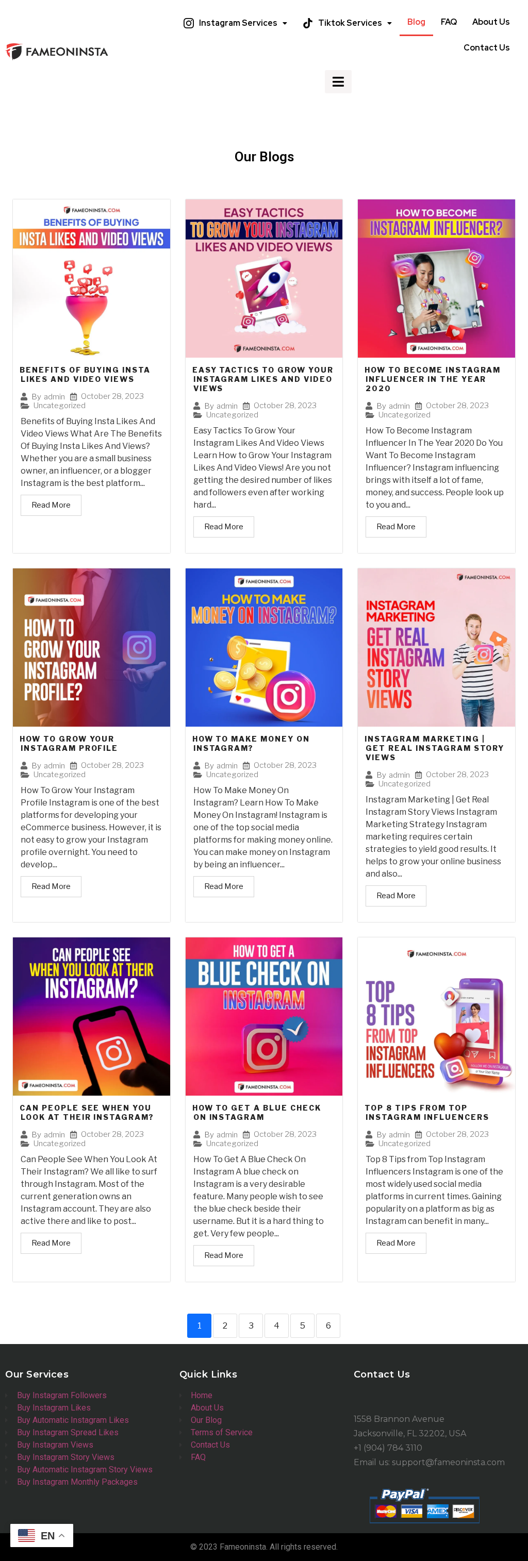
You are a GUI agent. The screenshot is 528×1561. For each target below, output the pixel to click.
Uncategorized (60, 406)
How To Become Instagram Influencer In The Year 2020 (433, 379)
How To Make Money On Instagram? (251, 743)
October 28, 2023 (112, 396)
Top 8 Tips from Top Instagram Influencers (427, 1112)
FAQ (449, 21)
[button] (235, 23)
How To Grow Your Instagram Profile (69, 743)
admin (54, 397)
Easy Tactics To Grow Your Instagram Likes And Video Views (263, 379)
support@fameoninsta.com (448, 1462)
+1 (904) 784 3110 (388, 1448)
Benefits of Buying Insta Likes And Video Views (85, 374)
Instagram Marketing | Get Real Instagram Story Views (434, 748)
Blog (416, 21)
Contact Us (487, 47)
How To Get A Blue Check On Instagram (256, 1112)
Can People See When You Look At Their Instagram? (87, 1112)
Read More (51, 505)
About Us (491, 21)
